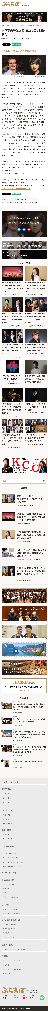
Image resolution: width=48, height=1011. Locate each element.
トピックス (7, 802)
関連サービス (7, 945)
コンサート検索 (8, 846)
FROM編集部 (7, 823)
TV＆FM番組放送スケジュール (13, 866)
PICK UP (17, 38)
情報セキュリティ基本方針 (12, 969)
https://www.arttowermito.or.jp (16, 188)
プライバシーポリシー (10, 937)
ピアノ (6, 199)
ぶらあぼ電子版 (8, 884)
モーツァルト (8, 202)
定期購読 (6, 893)
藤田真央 (34, 202)
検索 (43, 481)
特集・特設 (6, 830)
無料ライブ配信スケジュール (13, 858)
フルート (34, 199)
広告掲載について (9, 929)
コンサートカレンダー (11, 782)
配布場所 (6, 888)
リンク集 (5, 904)
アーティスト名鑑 (9, 873)
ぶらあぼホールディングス (12, 961)
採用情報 (6, 965)
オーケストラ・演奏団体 (11, 913)
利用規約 (6, 933)
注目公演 (26, 38)
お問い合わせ (7, 973)
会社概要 (5, 956)
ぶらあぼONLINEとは (11, 920)
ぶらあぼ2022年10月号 (19, 199)
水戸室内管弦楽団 (22, 202)
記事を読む (6, 789)
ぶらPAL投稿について (10, 897)
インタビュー (7, 810)
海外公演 (6, 819)
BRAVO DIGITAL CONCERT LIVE (15, 949)
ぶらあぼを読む (8, 879)
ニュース (6, 794)
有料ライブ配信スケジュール (13, 862)
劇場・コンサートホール (11, 909)
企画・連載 (7, 798)
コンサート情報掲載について (13, 925)
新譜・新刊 (7, 815)
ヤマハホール (7, 839)
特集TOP (6, 834)
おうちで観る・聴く (10, 853)
